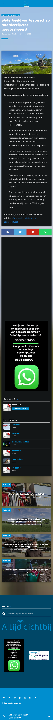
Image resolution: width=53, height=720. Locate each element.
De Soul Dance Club (20, 441)
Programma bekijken (20, 408)
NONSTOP (16, 433)
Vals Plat (16, 424)
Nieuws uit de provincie (10, 15)
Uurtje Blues (17, 459)
